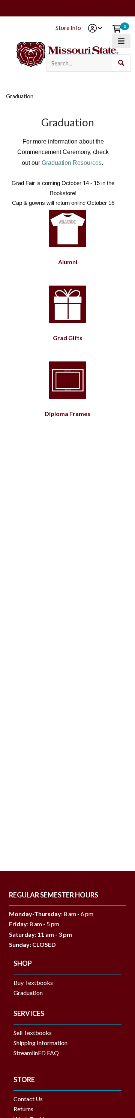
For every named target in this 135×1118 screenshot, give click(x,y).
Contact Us (28, 1098)
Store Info (68, 27)
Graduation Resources (72, 163)
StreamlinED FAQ (36, 1052)
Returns (23, 1108)
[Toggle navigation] (121, 41)
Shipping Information (41, 1042)
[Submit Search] (121, 63)
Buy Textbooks (33, 982)
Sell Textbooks (33, 1032)
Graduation (31, 992)
